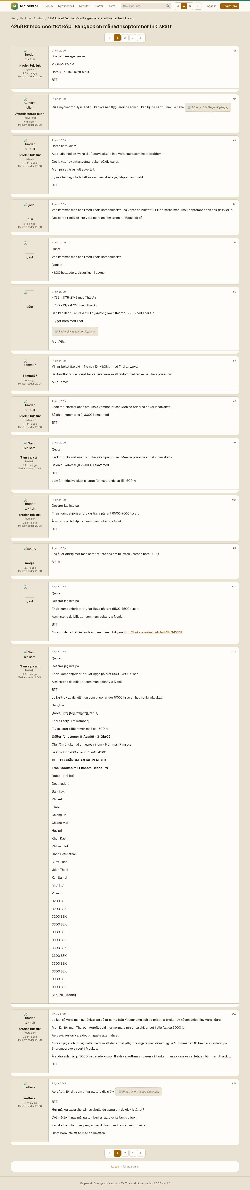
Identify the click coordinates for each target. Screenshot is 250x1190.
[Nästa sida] (140, 37)
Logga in (211, 6)
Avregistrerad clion (29, 114)
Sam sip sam (29, 457)
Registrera (230, 6)
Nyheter (84, 6)
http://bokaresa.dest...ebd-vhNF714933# (153, 632)
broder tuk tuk (30, 65)
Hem (13, 18)
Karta (112, 6)
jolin (30, 219)
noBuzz (29, 1098)
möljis (29, 563)
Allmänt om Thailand (32, 18)
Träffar (99, 6)
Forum (49, 6)
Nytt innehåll (66, 6)
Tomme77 (29, 376)
